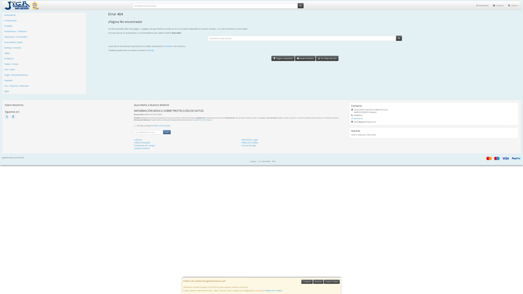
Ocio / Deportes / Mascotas (16, 86)
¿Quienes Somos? (142, 148)
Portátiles (8, 26)
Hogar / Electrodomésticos (16, 75)
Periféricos (9, 58)
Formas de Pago (248, 145)
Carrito (513, 5)
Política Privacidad (142, 142)
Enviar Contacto (306, 58)
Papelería (8, 80)
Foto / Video (9, 69)
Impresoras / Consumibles (15, 37)
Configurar (307, 282)
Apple (6, 91)
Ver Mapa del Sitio (328, 58)
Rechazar (318, 282)
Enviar (167, 132)
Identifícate (483, 5)
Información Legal (249, 139)
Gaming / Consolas (12, 47)
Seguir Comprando (284, 58)
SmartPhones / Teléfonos (15, 31)
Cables (7, 53)
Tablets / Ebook (11, 64)
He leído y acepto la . (153, 126)
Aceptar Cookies (331, 282)
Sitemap (150, 50)
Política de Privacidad (205, 120)
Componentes (10, 20)
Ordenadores (10, 15)
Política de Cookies (273, 290)
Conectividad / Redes (13, 42)
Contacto (499, 5)
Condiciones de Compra (144, 145)
